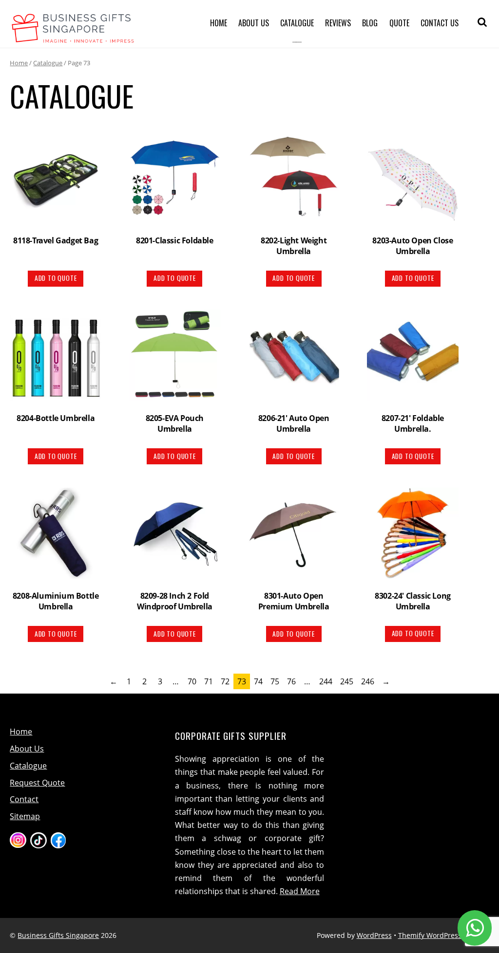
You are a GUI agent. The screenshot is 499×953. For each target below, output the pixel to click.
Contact (24, 799)
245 (346, 681)
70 (192, 681)
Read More (300, 891)
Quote (399, 23)
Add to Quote (56, 278)
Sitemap (25, 816)
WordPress (374, 935)
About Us (253, 23)
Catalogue (297, 23)
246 (367, 681)
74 (258, 681)
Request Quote (37, 782)
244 (325, 681)
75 (274, 681)
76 (291, 681)
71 (208, 681)
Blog (370, 23)
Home (218, 23)
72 (225, 681)
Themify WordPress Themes (443, 935)
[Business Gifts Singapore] (73, 37)
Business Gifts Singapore (58, 935)
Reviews (338, 23)
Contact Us (440, 23)
